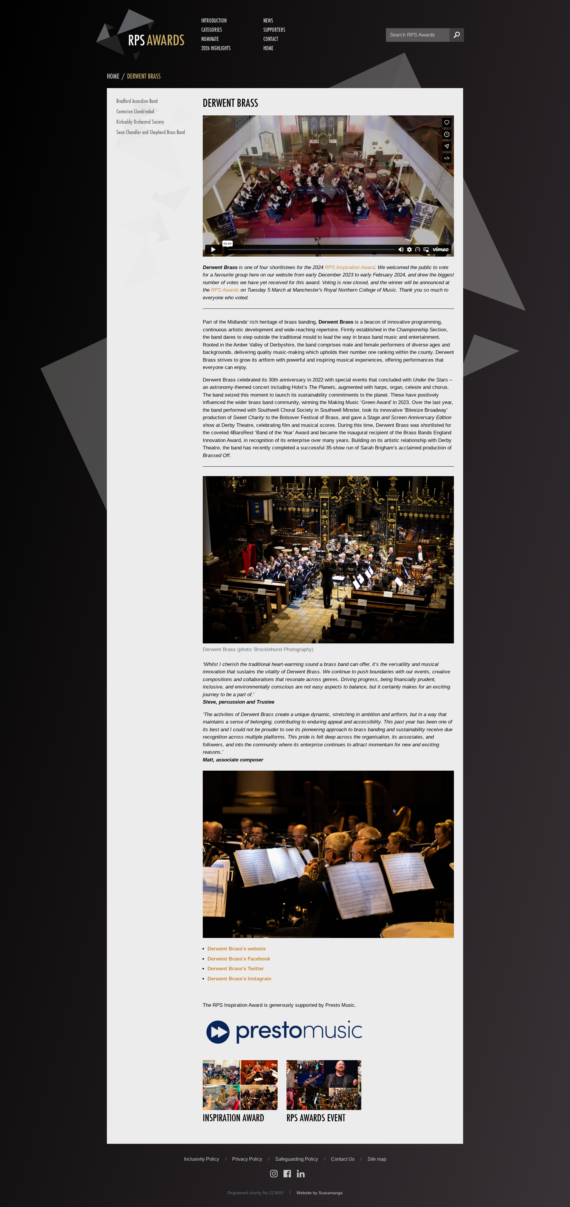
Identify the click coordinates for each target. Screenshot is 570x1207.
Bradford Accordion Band (137, 101)
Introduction (214, 20)
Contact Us (343, 1159)
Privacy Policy (247, 1159)
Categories (211, 29)
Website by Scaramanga (320, 1192)
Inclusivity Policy (202, 1159)
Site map (377, 1159)
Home (268, 48)
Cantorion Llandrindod (135, 111)
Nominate (210, 39)
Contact (270, 39)
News (268, 20)
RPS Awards (225, 290)
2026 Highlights (216, 48)
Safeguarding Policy (297, 1159)
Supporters (274, 29)
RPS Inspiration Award (350, 267)
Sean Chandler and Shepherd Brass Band (150, 132)
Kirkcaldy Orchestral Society (140, 121)
